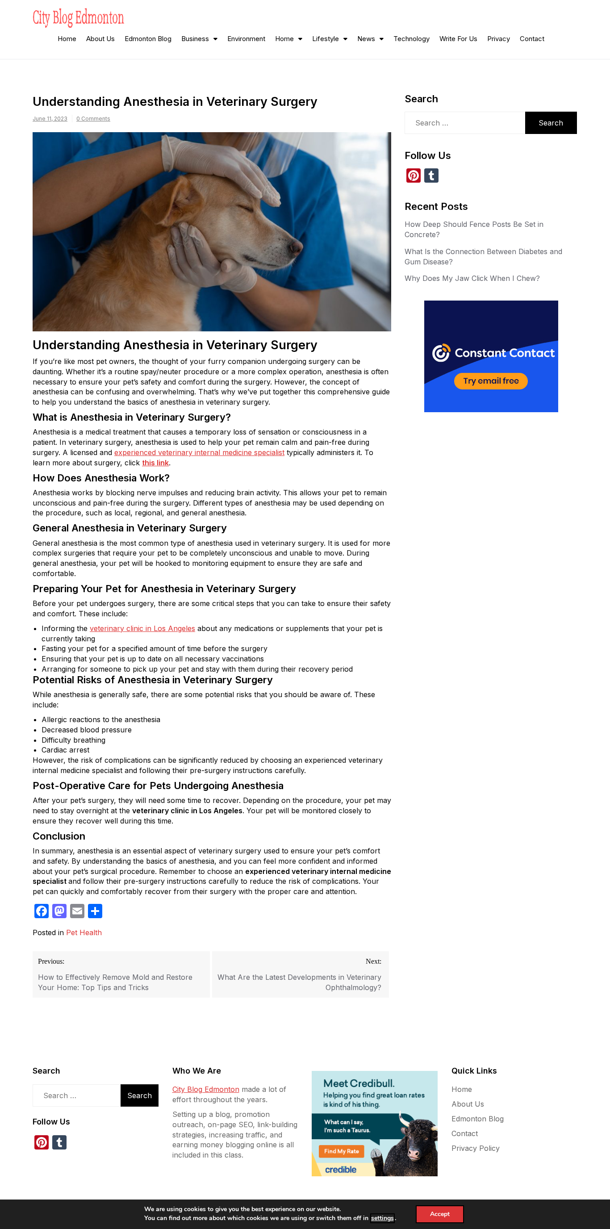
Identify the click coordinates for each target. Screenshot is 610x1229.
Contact (532, 38)
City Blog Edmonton (205, 1089)
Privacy (498, 38)
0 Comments (93, 118)
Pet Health (84, 932)
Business (195, 38)
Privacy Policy (475, 1148)
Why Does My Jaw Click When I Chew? (472, 278)
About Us (100, 38)
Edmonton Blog (148, 38)
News (366, 38)
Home (67, 38)
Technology (411, 38)
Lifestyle (325, 38)
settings (382, 1218)
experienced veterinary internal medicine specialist (199, 452)
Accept (440, 1214)
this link (155, 462)
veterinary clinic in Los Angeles (142, 628)
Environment (246, 38)
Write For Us (458, 38)
